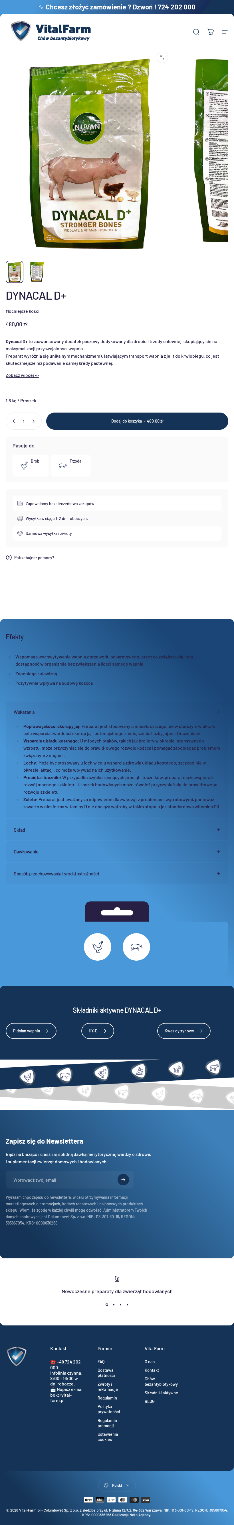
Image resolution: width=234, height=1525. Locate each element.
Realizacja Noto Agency (131, 1514)
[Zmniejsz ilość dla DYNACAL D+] (12, 421)
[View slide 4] (127, 1304)
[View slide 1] (106, 1304)
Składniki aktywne (161, 1392)
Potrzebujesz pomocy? (34, 557)
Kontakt (152, 1370)
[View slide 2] (113, 1304)
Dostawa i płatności (107, 1372)
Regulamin (107, 1397)
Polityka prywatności (109, 1409)
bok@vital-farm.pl (61, 1397)
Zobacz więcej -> (22, 375)
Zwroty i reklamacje (108, 1386)
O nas (150, 1361)
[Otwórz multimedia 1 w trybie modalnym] (162, 57)
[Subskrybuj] (123, 1179)
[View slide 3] (120, 1304)
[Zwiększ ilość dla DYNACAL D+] (34, 421)
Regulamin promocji (107, 1423)
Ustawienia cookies (108, 1437)
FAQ (101, 1361)
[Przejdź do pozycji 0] (14, 272)
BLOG (150, 1401)
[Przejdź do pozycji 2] (37, 272)
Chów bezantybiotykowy (161, 1381)
